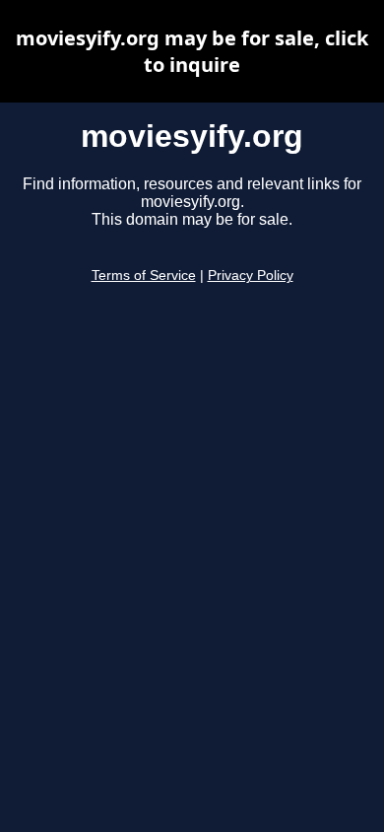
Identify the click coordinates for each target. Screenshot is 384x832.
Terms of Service (144, 275)
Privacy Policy (250, 275)
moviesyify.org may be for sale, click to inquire (192, 51)
